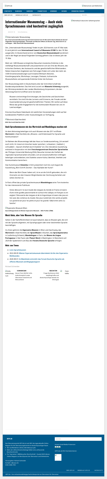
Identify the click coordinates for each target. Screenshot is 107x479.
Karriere (30, 11)
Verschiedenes (22, 32)
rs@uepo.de (15, 463)
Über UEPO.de (8, 15)
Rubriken (18, 11)
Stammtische (42, 11)
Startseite (8, 11)
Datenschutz (36, 15)
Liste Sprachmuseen (18, 250)
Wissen (64, 11)
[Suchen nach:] (91, 15)
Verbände (53, 11)
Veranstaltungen (77, 11)
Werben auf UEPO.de (22, 15)
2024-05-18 (11, 32)
